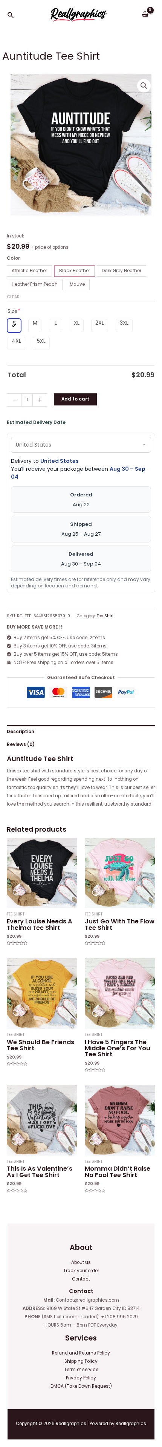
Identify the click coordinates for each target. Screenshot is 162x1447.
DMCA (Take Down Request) (81, 1386)
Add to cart (75, 399)
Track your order (81, 1271)
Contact (81, 1279)
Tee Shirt (105, 616)
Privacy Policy (81, 1378)
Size (14, 311)
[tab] (81, 731)
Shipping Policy (81, 1361)
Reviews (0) (21, 744)
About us (81, 1262)
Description (20, 732)
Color (13, 258)
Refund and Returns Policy (81, 1353)
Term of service (81, 1370)
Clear (13, 297)
